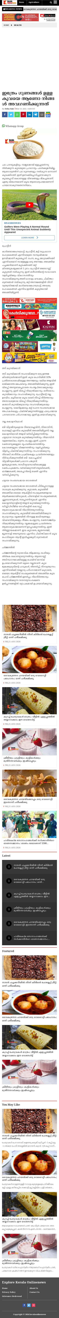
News (21, 2)
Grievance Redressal (12, 1296)
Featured (8, 951)
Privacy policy (9, 1292)
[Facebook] (25, 1306)
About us (34, 1288)
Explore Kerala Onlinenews (24, 1282)
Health (18, 25)
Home (6, 25)
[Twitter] (29, 1306)
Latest (6, 856)
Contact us (35, 1292)
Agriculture (34, 2)
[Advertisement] (29, 60)
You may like (11, 1105)
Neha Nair (9, 109)
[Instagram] (34, 1306)
